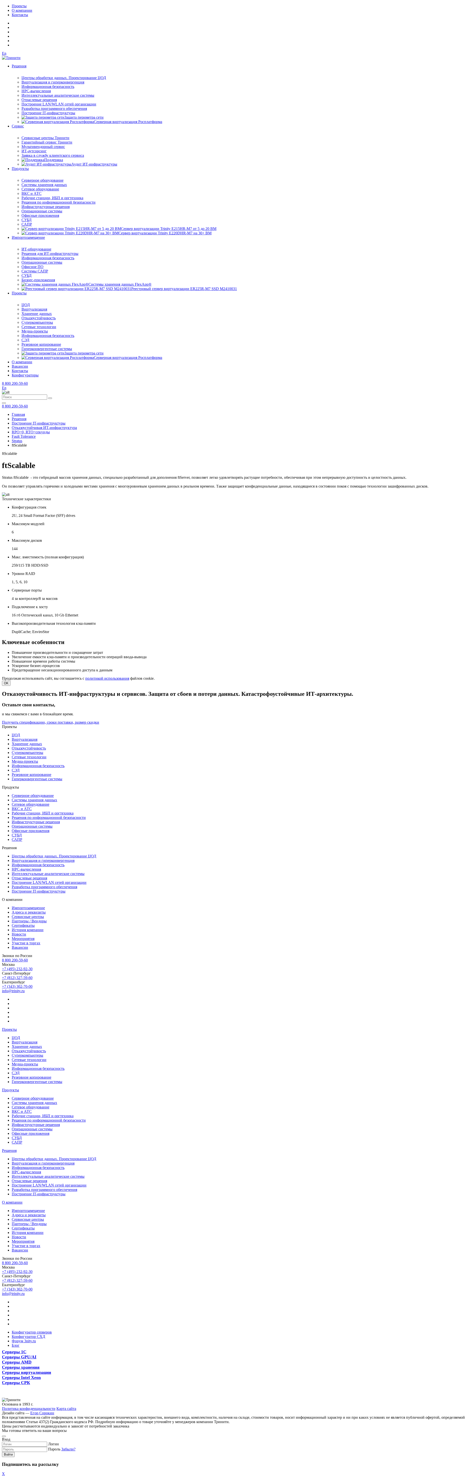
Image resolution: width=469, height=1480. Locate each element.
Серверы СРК (16, 1382)
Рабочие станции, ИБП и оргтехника (52, 198)
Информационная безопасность (47, 86)
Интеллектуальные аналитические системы (57, 95)
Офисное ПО (32, 267)
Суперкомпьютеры (37, 322)
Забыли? (68, 1449)
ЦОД (25, 305)
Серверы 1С (14, 1351)
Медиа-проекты (34, 331)
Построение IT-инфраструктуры (48, 113)
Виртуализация (34, 309)
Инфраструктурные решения (45, 207)
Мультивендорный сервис (43, 147)
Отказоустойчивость (38, 318)
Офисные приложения (40, 215)
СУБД (26, 220)
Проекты (19, 6)
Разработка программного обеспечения (54, 108)
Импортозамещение (28, 237)
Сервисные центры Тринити (45, 138)
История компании (27, 930)
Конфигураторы (25, 375)
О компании (22, 10)
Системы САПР (34, 271)
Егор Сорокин (42, 1413)
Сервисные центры (28, 917)
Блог (16, 1345)
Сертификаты (23, 925)
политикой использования (107, 678)
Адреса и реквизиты (29, 912)
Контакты (20, 15)
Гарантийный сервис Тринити (46, 142)
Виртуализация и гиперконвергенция (52, 82)
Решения (19, 66)
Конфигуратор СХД (28, 1336)
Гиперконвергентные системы (46, 349)
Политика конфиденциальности (28, 1409)
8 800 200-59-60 (15, 383)
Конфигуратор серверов (32, 1332)
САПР (26, 224)
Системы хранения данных (44, 185)
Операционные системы (41, 211)
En (4, 53)
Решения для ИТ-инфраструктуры (49, 253)
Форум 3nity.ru (24, 1341)
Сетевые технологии (38, 327)
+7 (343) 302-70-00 (17, 986)
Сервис (18, 126)
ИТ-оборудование (36, 249)
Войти (8, 1454)
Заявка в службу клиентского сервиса (52, 155)
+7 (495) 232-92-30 (17, 969)
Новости (19, 934)
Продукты (20, 169)
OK (6, 683)
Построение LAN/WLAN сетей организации (58, 104)
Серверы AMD (17, 1362)
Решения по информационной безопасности (58, 202)
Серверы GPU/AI (19, 1357)
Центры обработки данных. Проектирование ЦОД (63, 78)
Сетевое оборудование (40, 189)
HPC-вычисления (36, 91)
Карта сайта (66, 1409)
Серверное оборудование (42, 180)
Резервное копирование (41, 344)
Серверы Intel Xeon (21, 1377)
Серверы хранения (21, 1367)
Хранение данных (36, 314)
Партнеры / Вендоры (29, 921)
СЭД (25, 340)
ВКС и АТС (31, 193)
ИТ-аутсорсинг (34, 151)
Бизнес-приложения (38, 280)
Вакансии (20, 366)
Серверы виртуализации (26, 1372)
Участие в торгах (26, 943)
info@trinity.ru (13, 991)
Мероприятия (23, 939)
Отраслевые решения (39, 100)
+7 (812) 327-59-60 (17, 978)
